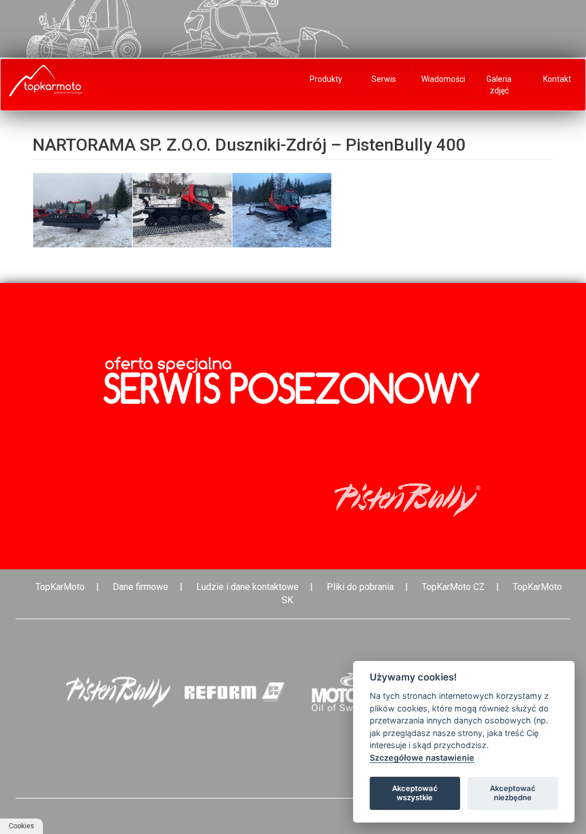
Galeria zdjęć (499, 84)
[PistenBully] (118, 692)
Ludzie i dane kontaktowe (247, 586)
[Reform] (234, 692)
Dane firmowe (140, 586)
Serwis (383, 79)
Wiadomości (443, 79)
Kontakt (557, 79)
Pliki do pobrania (360, 586)
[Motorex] (351, 692)
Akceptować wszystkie (415, 793)
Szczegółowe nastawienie (422, 757)
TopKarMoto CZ (453, 586)
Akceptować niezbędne (513, 793)
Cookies (21, 826)
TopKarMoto (60, 586)
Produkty (326, 79)
